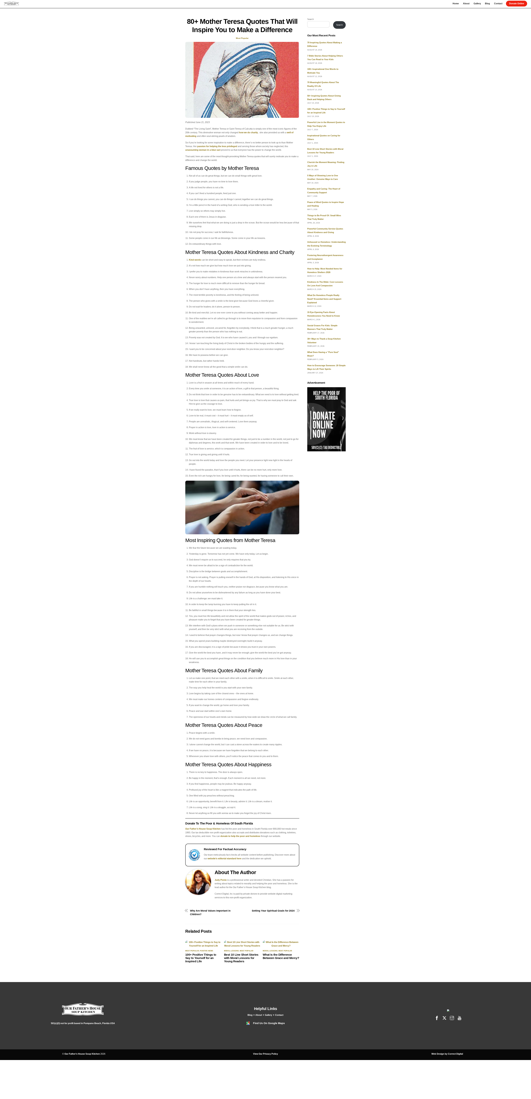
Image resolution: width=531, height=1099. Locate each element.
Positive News (206, 951)
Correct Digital (455, 1054)
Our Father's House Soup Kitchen (82, 1054)
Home (456, 3)
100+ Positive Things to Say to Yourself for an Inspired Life (200, 958)
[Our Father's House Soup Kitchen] (11, 4)
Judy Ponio (221, 880)
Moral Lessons (231, 951)
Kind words (195, 260)
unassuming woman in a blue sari (202, 150)
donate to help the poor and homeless (240, 836)
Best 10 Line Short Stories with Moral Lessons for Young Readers (241, 958)
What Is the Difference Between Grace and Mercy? (281, 956)
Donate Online (516, 3)
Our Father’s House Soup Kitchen (203, 829)
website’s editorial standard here (224, 858)
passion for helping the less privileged (217, 146)
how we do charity (248, 132)
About (466, 3)
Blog (487, 3)
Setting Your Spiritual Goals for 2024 (273, 910)
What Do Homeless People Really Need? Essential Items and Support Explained (324, 299)
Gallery (477, 3)
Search (310, 19)
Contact (498, 3)
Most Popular (242, 38)
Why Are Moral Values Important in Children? (210, 912)
